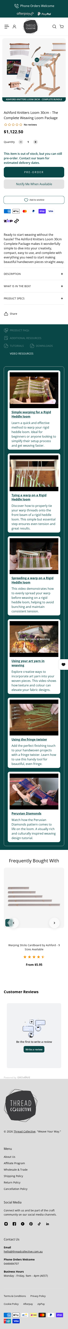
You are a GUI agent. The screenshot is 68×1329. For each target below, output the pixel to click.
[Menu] (7, 26)
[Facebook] (14, 1224)
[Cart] (61, 26)
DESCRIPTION (12, 274)
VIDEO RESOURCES (21, 353)
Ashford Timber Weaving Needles (35, 945)
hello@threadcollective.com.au (23, 1251)
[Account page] (14, 26)
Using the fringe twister (29, 739)
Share (13, 313)
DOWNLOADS (44, 346)
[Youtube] (23, 1224)
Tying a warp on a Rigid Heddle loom (29, 497)
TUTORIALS (17, 346)
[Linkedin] (47, 1224)
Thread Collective (25, 1131)
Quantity (9, 142)
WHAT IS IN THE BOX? (17, 286)
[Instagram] (6, 1224)
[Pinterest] (31, 1224)
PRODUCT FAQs (19, 330)
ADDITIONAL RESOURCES (25, 338)
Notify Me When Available (34, 184)
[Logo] (30, 26)
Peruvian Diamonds (26, 813)
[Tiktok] (39, 1224)
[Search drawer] (54, 26)
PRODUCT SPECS (14, 298)
